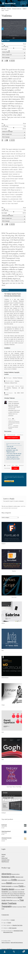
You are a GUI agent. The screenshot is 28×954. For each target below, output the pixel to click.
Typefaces (12, 903)
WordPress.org (5, 861)
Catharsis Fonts (8, 303)
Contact (13, 920)
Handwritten (5, 891)
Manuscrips (16, 893)
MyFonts (18, 341)
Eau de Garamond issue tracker (11, 332)
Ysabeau (10, 421)
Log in (3, 856)
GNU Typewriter (13, 928)
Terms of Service (6, 942)
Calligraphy (4, 880)
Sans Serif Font (14, 897)
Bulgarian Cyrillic (8, 877)
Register (4, 854)
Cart (21, 951)
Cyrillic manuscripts (21, 880)
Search (14, 951)
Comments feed (5, 860)
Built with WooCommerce (17, 942)
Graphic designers (18, 889)
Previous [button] (3, 28)
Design (9, 883)
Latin (8, 893)
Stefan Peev (9, 900)
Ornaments (22, 895)
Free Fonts (9, 8)
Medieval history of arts (6, 895)
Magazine (12, 893)
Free (24, 886)
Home (4, 8)
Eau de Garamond (15, 421)
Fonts (21, 886)
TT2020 (9, 922)
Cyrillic (14, 880)
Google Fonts (20, 367)
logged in (12, 501)
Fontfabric (16, 886)
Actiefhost (9, 949)
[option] (14, 29)
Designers (14, 883)
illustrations (15, 891)
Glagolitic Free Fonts (17, 925)
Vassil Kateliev (19, 906)
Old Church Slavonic (15, 895)
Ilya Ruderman (21, 891)
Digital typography (20, 883)
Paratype (9, 897)
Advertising (6, 874)
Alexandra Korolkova (15, 874)
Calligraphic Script (19, 877)
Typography (7, 906)
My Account (4, 951)
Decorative (4, 883)
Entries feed (4, 858)
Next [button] (25, 28)
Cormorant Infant (11, 422)
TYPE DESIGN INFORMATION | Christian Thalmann (13, 427)
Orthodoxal (4, 897)
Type (18, 900)
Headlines (10, 891)
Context (9, 880)
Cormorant (20, 342)
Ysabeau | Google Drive (12, 437)
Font (12, 886)
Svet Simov (15, 900)
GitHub (15, 468)
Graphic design (8, 889)
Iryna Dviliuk (4, 893)
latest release (12, 357)
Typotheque (14, 906)
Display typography (6, 886)
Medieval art (22, 893)
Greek (22, 889)
